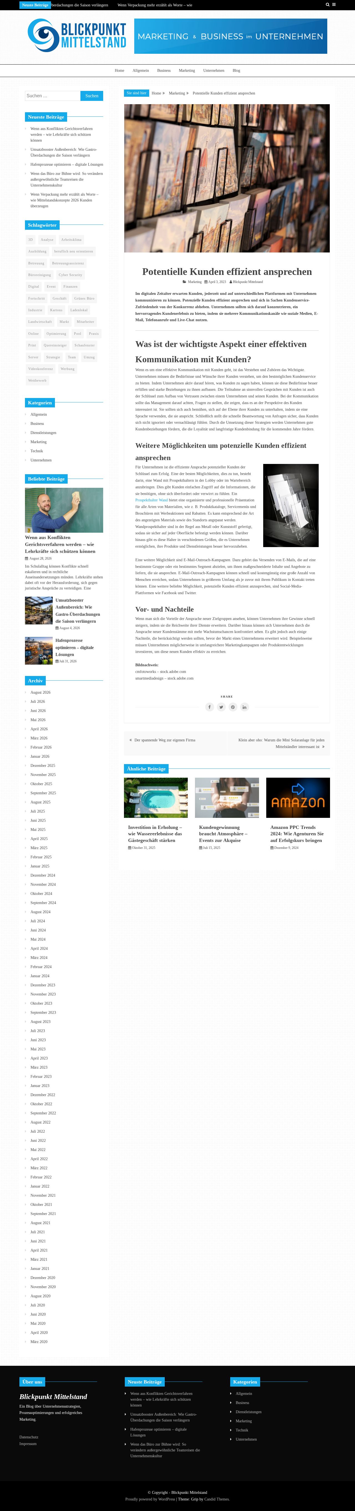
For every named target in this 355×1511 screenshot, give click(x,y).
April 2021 (39, 1250)
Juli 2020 (38, 1305)
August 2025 (40, 802)
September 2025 (43, 793)
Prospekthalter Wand (151, 500)
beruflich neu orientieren (73, 251)
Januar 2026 (40, 756)
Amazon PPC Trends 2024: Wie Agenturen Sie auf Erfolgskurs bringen (297, 834)
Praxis (94, 334)
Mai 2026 (38, 720)
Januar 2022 (40, 1186)
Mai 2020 (38, 1323)
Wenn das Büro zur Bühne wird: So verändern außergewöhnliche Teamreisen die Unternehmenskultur (67, 179)
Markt (64, 322)
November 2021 (43, 1195)
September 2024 (43, 903)
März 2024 (39, 958)
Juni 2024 (38, 930)
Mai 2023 (38, 1049)
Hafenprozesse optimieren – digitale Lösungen (67, 164)
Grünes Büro (84, 298)
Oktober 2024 (41, 894)
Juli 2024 (38, 921)
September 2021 (43, 1214)
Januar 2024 (40, 976)
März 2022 (39, 1168)
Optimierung (56, 334)
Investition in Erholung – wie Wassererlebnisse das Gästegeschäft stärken (155, 834)
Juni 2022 (38, 1141)
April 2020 (39, 1333)
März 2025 (39, 848)
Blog (236, 70)
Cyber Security (70, 275)
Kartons (56, 310)
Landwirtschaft (40, 322)
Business (164, 70)
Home (119, 70)
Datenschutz (28, 1437)
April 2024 (39, 948)
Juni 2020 (38, 1314)
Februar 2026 (41, 747)
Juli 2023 (38, 1031)
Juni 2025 (38, 820)
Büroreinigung (39, 275)
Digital (33, 287)
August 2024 (40, 912)
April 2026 (39, 729)
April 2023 (39, 1058)
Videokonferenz (40, 369)
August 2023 (40, 1022)
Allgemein (141, 70)
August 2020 (40, 1296)
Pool (77, 334)
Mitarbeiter (85, 322)
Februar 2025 (41, 857)
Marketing (187, 70)
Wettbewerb (37, 380)
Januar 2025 (40, 866)
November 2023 (43, 994)
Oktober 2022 (41, 1104)
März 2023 (39, 1067)
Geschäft (60, 298)
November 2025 (43, 775)
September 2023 (43, 1012)
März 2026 (39, 738)
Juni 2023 (38, 1040)
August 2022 (40, 1122)
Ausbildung (37, 251)
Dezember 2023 (43, 985)
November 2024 (43, 884)
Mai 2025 (38, 830)
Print (32, 345)
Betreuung (36, 263)
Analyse (47, 240)
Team (72, 357)
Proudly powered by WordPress (150, 1499)
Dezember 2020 (43, 1278)
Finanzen (71, 287)
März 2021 (39, 1259)
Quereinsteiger (55, 345)
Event (51, 287)
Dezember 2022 (43, 1095)
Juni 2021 (38, 1241)
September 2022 (43, 1113)
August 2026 (40, 692)
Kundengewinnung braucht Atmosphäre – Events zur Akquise (223, 834)
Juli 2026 (38, 702)
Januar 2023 (40, 1086)
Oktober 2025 (41, 784)
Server (33, 357)
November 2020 (43, 1287)
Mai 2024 (38, 939)
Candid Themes (216, 1499)
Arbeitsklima (71, 240)
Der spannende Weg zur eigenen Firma (165, 740)
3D (30, 240)
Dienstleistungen (43, 433)
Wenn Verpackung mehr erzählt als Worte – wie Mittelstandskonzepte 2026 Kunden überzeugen (64, 200)
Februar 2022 (41, 1177)
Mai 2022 (38, 1150)
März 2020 (39, 1342)
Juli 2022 (38, 1131)
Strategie (53, 357)
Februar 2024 (41, 967)
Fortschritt (36, 298)
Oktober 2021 (41, 1205)
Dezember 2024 (43, 875)
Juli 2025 (38, 811)
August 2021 (40, 1223)
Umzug (89, 357)
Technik (37, 451)
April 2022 (39, 1159)
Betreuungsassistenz (68, 263)
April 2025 (39, 839)
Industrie (35, 310)
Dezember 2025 (43, 766)
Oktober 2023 (41, 1003)
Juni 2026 (38, 711)
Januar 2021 (40, 1269)
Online (33, 334)
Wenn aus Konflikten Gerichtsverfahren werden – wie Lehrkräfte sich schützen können (62, 134)
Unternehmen (213, 70)
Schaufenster (85, 345)
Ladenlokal (79, 310)
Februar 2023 (41, 1076)
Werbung (68, 369)
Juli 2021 (38, 1232)
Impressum (28, 1444)
